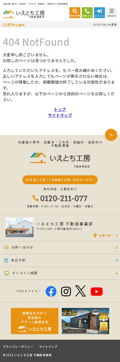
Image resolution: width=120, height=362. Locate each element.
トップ (60, 109)
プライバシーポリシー (18, 346)
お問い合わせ (22, 247)
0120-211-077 (64, 198)
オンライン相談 (25, 272)
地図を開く (106, 235)
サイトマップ (60, 115)
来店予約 (18, 259)
